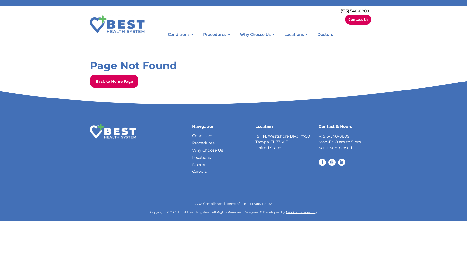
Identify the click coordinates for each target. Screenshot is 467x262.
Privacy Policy (261, 203)
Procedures (214, 34)
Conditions (178, 34)
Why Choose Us (255, 34)
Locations (294, 34)
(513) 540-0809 (355, 11)
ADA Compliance (209, 203)
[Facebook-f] (322, 162)
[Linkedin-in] (341, 162)
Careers (199, 171)
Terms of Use (236, 203)
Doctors (325, 34)
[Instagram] (332, 162)
